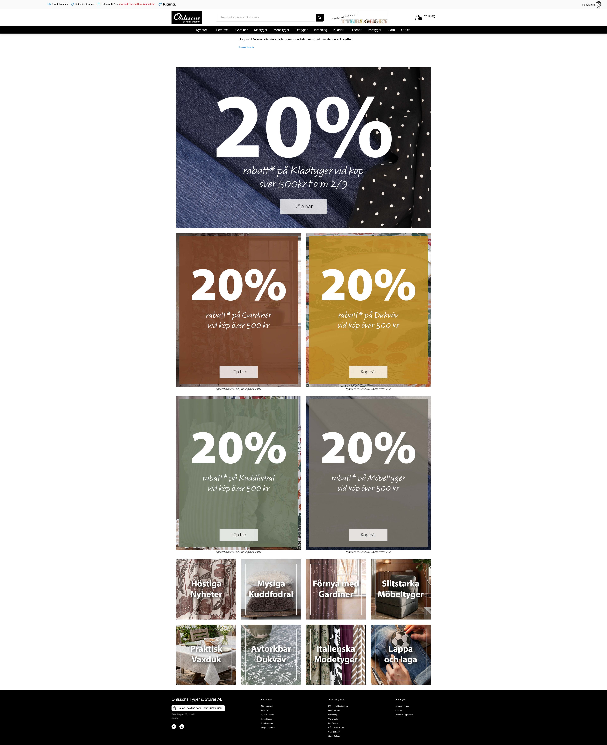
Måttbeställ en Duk (336, 727)
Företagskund (267, 706)
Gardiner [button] (241, 30)
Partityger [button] (374, 30)
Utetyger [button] (302, 30)
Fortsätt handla (246, 47)
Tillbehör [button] (356, 30)
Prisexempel (333, 715)
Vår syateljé (333, 719)
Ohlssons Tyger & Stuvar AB (197, 699)
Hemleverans (267, 723)
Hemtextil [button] (222, 30)
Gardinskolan (334, 710)
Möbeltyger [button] (281, 30)
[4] (182, 726)
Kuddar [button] (338, 30)
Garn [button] (391, 30)
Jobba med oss (402, 706)
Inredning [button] (320, 30)
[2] (174, 726)
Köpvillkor (265, 710)
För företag (333, 723)
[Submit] (320, 18)
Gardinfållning (334, 736)
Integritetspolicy (268, 727)
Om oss (398, 710)
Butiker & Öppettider (404, 715)
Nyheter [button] (201, 30)
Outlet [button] (405, 30)
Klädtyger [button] (260, 30)
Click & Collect (267, 715)
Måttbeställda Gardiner (338, 706)
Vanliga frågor (334, 732)
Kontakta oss (266, 719)
